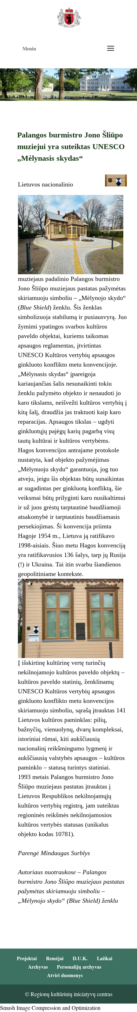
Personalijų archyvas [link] (79, 966)
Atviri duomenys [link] (65, 975)
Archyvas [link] (38, 966)
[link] (69, 16)
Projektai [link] (27, 958)
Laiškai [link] (104, 958)
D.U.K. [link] (80, 958)
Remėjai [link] (55, 958)
